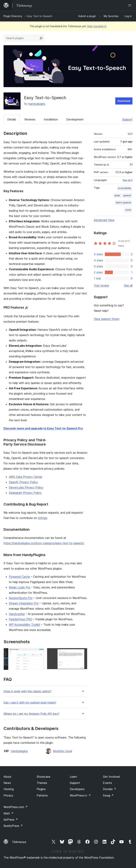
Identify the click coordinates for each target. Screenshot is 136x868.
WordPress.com (16, 807)
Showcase (43, 776)
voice (128, 209)
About (7, 776)
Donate (109, 789)
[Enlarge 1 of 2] (39, 653)
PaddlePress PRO (20, 619)
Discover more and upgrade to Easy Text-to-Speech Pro (43, 428)
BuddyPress (13, 826)
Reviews (29, 119)
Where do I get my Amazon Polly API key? (31, 713)
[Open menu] (130, 5)
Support (127, 119)
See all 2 (127, 180)
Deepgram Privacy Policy (25, 493)
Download (124, 100)
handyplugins (37, 104)
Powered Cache (19, 576)
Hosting (9, 789)
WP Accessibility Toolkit (24, 624)
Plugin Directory (13, 16)
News (7, 783)
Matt (8, 813)
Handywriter (17, 614)
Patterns (42, 795)
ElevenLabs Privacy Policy (26, 487)
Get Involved (111, 776)
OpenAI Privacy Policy (23, 482)
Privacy (8, 795)
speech (127, 195)
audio (117, 195)
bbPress (11, 819)
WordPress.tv (80, 795)
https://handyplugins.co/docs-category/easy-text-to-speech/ (44, 543)
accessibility (124, 188)
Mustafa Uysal (62, 751)
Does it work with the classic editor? (27, 691)
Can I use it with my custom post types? (30, 702)
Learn (73, 776)
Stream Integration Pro (24, 603)
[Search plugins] (41, 38)
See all (128, 285)
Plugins (41, 789)
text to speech (123, 202)
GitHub (42, 518)
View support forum (106, 319)
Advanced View (104, 220)
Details (11, 119)
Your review (101, 285)
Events (107, 783)
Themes (42, 783)
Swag (108, 795)
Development (75, 119)
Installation (51, 119)
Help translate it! (96, 26)
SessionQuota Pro (20, 598)
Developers (77, 789)
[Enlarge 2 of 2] (82, 653)
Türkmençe (19, 842)
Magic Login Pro (19, 587)
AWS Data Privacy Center (25, 477)
